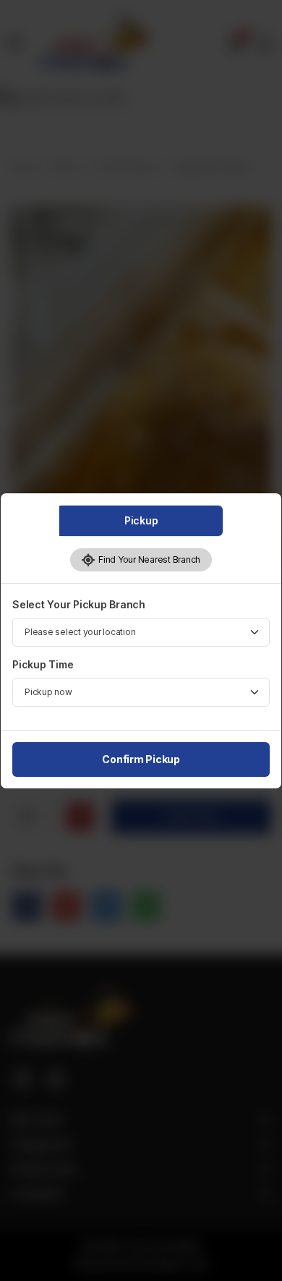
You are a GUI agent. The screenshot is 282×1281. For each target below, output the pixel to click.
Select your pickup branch (78, 604)
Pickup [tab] (141, 520)
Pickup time (42, 664)
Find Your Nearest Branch (148, 559)
